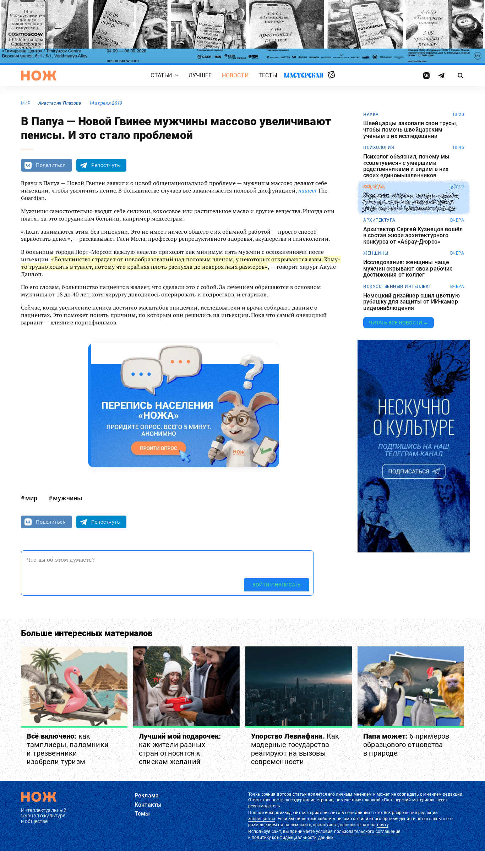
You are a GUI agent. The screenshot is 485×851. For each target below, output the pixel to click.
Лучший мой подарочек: (180, 749)
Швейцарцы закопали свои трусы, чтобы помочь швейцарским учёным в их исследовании (410, 129)
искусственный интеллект (397, 286)
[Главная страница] (38, 75)
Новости (235, 75)
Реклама (147, 795)
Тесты (268, 75)
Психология (378, 147)
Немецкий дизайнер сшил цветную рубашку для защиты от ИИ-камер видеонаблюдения (411, 302)
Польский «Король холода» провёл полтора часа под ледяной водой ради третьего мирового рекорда (410, 202)
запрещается (261, 818)
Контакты (148, 804)
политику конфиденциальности (284, 837)
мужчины (67, 498)
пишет (307, 190)
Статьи (161, 75)
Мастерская (303, 75)
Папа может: (406, 744)
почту (383, 824)
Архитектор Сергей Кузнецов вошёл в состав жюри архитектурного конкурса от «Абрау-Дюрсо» (413, 235)
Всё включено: (68, 749)
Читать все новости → (398, 323)
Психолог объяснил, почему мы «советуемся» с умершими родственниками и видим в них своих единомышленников (406, 166)
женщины (375, 253)
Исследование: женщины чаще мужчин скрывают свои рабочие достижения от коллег (408, 268)
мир (26, 103)
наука (371, 114)
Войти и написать (276, 585)
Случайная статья (331, 75)
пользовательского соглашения (367, 831)
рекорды (374, 186)
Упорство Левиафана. (295, 749)
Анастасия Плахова (59, 103)
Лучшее (200, 75)
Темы (142, 813)
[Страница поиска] (460, 75)
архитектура (379, 220)
